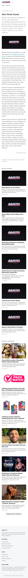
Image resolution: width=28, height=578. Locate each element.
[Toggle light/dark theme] (12, 2)
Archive (8, 5)
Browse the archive (6, 543)
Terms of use (5, 556)
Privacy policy (5, 554)
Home (3, 5)
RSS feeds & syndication (7, 545)
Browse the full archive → (14, 514)
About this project (6, 547)
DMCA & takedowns (6, 558)
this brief (15, 159)
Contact (3, 560)
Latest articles (5, 541)
